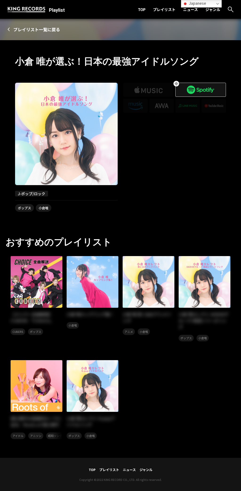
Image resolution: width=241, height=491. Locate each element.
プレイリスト (164, 9)
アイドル (18, 436)
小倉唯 (43, 208)
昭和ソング (55, 436)
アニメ (129, 332)
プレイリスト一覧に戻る (36, 29)
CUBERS (17, 332)
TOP (141, 9)
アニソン (35, 436)
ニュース (190, 9)
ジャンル (212, 9)
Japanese (197, 3)
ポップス (24, 208)
